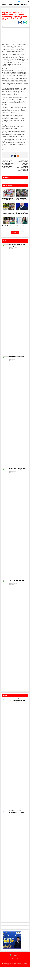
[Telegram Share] (24, 22)
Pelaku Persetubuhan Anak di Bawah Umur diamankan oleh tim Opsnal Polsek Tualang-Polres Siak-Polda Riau (18, 357)
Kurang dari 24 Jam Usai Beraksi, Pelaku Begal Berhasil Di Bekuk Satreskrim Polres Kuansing (18, 469)
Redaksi (25, 963)
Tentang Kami (4, 964)
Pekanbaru (4, 22)
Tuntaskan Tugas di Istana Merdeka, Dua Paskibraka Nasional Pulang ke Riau (7, 199)
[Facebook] (12, 156)
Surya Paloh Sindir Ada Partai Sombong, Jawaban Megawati (17, 699)
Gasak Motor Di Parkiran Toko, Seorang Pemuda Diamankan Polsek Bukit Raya (17, 245)
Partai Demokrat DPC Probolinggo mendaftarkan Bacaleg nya (16, 811)
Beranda (19, 963)
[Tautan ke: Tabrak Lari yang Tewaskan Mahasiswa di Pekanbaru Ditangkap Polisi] (6, 635)
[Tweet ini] (21, 22)
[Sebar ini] (19, 22)
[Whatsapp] (26, 22)
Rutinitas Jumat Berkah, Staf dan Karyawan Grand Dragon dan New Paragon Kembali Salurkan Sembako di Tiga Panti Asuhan (8, 226)
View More (15, 232)
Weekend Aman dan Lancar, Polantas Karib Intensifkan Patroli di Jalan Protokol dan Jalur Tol (22, 199)
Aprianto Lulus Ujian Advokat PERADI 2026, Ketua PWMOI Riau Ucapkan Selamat (22, 212)
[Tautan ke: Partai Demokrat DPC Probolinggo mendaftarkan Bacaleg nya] (6, 865)
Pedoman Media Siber (14, 964)
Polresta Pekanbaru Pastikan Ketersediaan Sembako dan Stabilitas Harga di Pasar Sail (8, 212)
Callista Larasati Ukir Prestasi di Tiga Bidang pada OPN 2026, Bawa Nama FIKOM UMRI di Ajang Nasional (21, 226)
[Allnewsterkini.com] (15, 1)
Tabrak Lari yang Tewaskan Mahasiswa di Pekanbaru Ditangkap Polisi (16, 581)
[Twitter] (15, 156)
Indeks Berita (24, 964)
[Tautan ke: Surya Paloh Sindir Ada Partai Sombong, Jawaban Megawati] (6, 753)
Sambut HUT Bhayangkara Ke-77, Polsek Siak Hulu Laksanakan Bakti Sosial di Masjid (8, 163)
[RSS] (18, 156)
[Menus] (2, 2)
